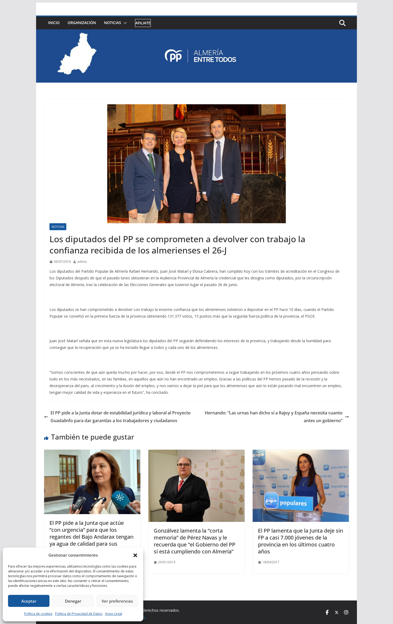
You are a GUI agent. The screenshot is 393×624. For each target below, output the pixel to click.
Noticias (112, 22)
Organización (82, 22)
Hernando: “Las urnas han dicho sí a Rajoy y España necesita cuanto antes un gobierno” (273, 416)
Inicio (54, 22)
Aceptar (28, 601)
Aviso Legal (113, 613)
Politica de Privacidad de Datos (78, 613)
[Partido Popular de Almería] (196, 33)
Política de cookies (38, 613)
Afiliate (143, 22)
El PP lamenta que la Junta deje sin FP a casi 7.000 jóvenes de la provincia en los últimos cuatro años (300, 541)
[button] (135, 555)
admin (82, 261)
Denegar (73, 601)
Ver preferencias (117, 601)
